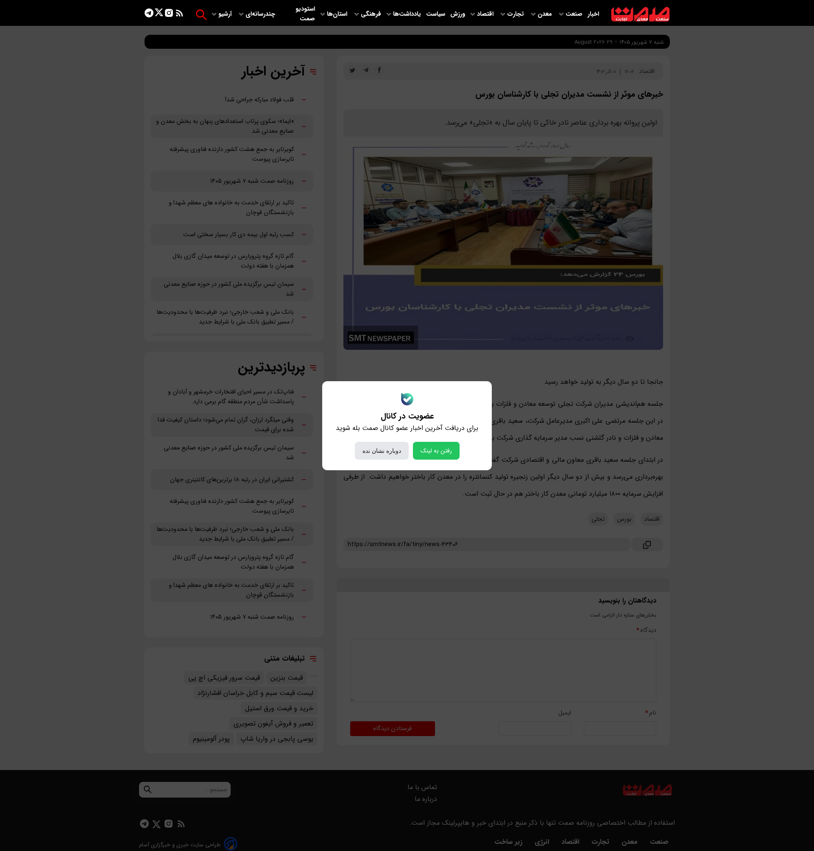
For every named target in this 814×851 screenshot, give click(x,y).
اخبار (593, 14)
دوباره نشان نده (381, 450)
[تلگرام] (149, 15)
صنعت (575, 14)
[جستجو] (201, 14)
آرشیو (226, 14)
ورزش (457, 14)
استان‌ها (338, 14)
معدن (546, 14)
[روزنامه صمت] (640, 14)
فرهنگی (371, 14)
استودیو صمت (305, 14)
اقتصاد (486, 14)
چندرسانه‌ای (261, 14)
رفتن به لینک (436, 450)
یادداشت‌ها (408, 14)
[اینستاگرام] (169, 15)
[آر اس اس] (179, 15)
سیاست (436, 14)
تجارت (516, 14)
